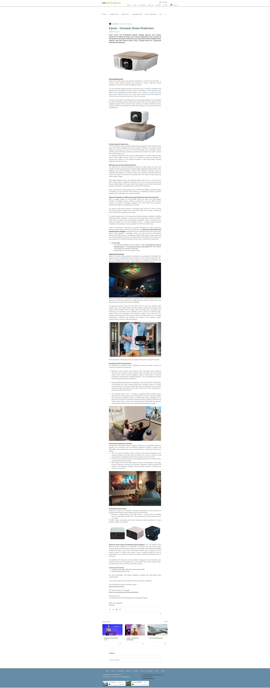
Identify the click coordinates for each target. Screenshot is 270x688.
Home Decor (112, 605)
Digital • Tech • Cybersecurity (115, 602)
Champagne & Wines (137, 14)
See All (166, 621)
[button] (151, 5)
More (160, 14)
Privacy (128, 676)
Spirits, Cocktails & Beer (150, 14)
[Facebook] (163, 2)
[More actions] (160, 24)
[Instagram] (160, 2)
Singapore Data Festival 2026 (111, 639)
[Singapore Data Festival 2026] (112, 629)
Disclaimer (124, 676)
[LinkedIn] (166, 2)
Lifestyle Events (125, 14)
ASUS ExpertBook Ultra (156, 638)
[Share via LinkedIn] (116, 609)
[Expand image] (117, 533)
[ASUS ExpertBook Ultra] (158, 629)
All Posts (104, 14)
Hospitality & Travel (114, 14)
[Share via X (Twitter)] (113, 609)
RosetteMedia (107, 674)
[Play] (109, 684)
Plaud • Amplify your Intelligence (133, 639)
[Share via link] (120, 609)
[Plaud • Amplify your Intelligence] (135, 629)
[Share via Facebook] (109, 609)
